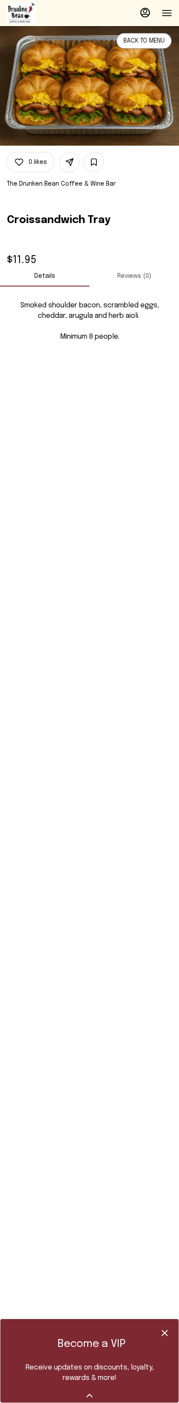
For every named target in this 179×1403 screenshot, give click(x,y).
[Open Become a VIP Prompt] (89, 1395)
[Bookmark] (93, 162)
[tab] (45, 276)
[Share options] (69, 162)
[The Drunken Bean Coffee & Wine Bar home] (46, 13)
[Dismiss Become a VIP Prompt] (164, 1333)
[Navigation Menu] (166, 13)
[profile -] (145, 12)
